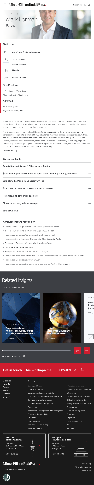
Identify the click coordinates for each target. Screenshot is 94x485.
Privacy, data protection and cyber (79, 404)
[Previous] (77, 350)
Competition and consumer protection (41, 393)
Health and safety (34, 421)
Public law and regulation (76, 411)
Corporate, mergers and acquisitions (40, 404)
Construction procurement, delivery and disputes (45, 396)
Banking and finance (35, 386)
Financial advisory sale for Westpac (21, 203)
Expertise (7, 381)
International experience (75, 386)
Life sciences (71, 393)
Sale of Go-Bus (10, 210)
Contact (6, 397)
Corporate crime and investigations (40, 400)
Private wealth (72, 407)
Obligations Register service (76, 400)
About (5, 390)
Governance (32, 418)
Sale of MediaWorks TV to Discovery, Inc (23, 181)
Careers (6, 394)
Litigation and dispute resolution (78, 396)
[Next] (87, 350)
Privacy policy (86, 464)
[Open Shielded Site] (25, 476)
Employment (32, 407)
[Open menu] (5, 5)
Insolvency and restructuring (38, 425)
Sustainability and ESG (74, 421)
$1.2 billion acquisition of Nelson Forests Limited (28, 188)
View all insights (11, 356)
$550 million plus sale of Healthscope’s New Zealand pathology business (40, 173)
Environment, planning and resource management (45, 411)
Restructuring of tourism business (20, 196)
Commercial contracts (35, 389)
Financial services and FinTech (38, 414)
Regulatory (71, 418)
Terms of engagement (83, 467)
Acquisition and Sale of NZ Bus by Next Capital (26, 166)
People (10, 14)
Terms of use (86, 471)
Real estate (70, 414)
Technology (71, 428)
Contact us (65, 370)
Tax (68, 425)
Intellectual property (35, 428)
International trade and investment (79, 389)
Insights (6, 384)
